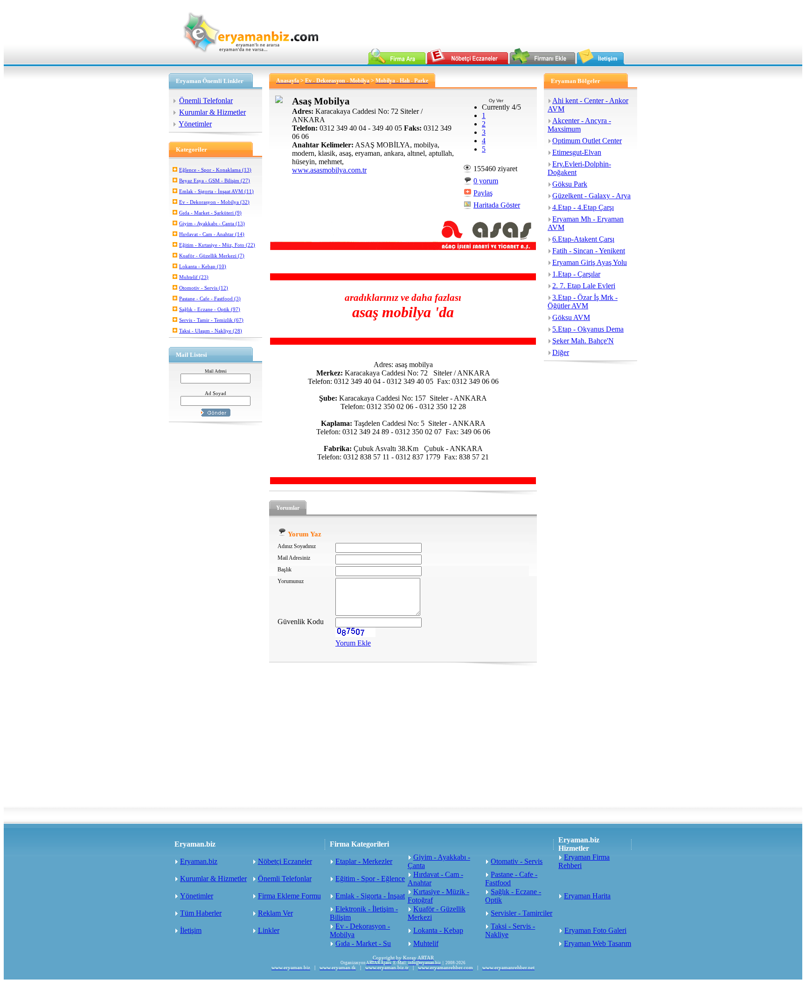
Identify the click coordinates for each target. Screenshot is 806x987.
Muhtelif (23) (193, 277)
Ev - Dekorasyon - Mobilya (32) (214, 202)
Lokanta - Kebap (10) (202, 266)
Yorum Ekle (353, 643)
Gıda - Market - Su (363, 943)
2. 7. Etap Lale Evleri (583, 286)
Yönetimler (195, 124)
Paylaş (483, 193)
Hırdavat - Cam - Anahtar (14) (211, 234)
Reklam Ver (275, 913)
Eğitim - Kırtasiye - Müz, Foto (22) (217, 245)
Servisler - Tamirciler (521, 913)
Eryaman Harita (587, 896)
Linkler (268, 930)
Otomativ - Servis (516, 861)
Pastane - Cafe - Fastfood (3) (210, 298)
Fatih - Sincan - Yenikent (588, 251)
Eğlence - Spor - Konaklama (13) (215, 170)
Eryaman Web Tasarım (597, 943)
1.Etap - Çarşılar (576, 274)
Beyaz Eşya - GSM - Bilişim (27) (214, 180)
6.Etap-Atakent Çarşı (583, 239)
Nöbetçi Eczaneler (285, 861)
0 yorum (485, 181)
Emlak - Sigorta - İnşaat (370, 896)
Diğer (560, 352)
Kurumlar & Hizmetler (212, 112)
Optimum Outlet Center (587, 141)
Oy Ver (496, 100)
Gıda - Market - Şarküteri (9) (210, 212)
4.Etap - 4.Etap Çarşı (583, 207)
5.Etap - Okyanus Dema (588, 329)
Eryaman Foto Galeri (595, 930)
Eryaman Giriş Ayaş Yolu (589, 262)
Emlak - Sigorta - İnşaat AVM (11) (216, 191)
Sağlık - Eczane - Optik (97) (209, 309)
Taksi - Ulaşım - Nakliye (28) (210, 331)
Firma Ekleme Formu (289, 896)
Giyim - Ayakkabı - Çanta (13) (212, 223)
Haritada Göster (496, 205)
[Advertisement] (403, 737)
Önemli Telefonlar (206, 100)
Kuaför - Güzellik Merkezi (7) (211, 255)
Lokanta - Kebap (438, 930)
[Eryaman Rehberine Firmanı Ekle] (542, 62)
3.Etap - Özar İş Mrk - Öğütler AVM (583, 301)
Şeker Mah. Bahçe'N (583, 341)
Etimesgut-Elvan (576, 152)
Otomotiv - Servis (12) (203, 288)
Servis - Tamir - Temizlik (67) (211, 320)
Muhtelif (425, 943)
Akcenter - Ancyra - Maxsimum (579, 125)
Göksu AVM (571, 317)
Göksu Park (569, 184)
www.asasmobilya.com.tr (329, 170)
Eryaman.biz (198, 861)
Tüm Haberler (201, 913)
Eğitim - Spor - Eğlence (370, 879)
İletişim (191, 930)
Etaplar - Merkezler (363, 861)
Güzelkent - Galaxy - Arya (591, 196)
